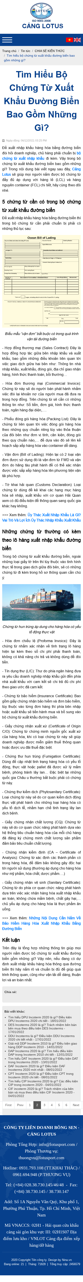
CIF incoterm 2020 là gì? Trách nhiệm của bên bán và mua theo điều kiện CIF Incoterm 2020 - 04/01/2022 (41, 1092)
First (8, 1105)
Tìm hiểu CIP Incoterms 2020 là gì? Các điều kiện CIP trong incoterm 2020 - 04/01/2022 (43, 1083)
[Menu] (7, 39)
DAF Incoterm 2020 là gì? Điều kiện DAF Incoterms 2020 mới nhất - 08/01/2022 (36, 1067)
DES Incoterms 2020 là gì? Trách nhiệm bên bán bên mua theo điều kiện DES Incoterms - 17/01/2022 (42, 1028)
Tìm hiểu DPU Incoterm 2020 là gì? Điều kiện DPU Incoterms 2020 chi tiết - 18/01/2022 (40, 1019)
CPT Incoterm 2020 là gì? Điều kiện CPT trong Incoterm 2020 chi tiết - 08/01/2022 (40, 1075)
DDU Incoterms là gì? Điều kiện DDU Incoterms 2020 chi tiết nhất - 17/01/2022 (41, 1037)
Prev (20, 1105)
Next (76, 1105)
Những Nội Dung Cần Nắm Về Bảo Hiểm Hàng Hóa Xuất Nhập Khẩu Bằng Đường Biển (42, 923)
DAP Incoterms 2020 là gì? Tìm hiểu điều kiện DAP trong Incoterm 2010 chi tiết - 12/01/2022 (40, 1052)
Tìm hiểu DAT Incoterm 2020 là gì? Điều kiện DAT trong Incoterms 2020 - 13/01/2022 (43, 1060)
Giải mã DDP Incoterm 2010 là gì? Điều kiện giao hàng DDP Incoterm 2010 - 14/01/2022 (42, 1045)
